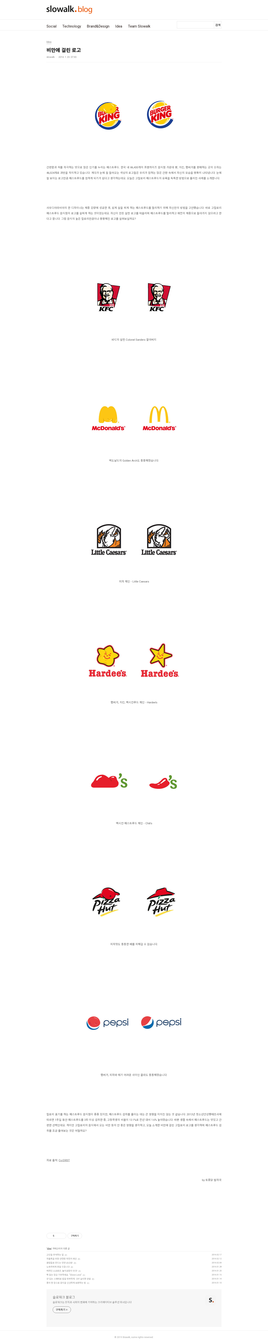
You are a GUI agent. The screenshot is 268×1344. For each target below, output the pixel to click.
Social (51, 26)
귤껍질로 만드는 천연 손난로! (59, 1263)
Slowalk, (127, 1337)
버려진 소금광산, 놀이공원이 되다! (61, 1271)
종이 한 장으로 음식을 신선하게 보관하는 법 (66, 1283)
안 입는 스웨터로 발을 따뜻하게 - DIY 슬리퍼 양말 (68, 1279)
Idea (118, 26)
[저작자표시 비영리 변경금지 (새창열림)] (87, 1235)
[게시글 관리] (62, 1236)
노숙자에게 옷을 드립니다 (58, 1267)
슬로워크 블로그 (64, 1297)
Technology (71, 26)
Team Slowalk (139, 26)
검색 (218, 25)
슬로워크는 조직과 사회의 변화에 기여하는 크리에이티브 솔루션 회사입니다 (92, 1302)
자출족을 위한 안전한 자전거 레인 (61, 1259)
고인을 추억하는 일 (55, 1255)
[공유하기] (57, 1236)
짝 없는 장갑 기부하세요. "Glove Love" (64, 1275)
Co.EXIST (64, 1160)
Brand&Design (98, 26)
